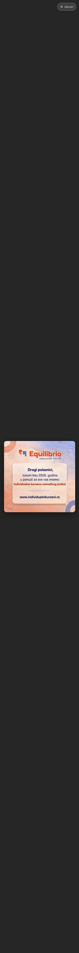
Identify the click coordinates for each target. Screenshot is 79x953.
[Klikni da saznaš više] (39, 476)
